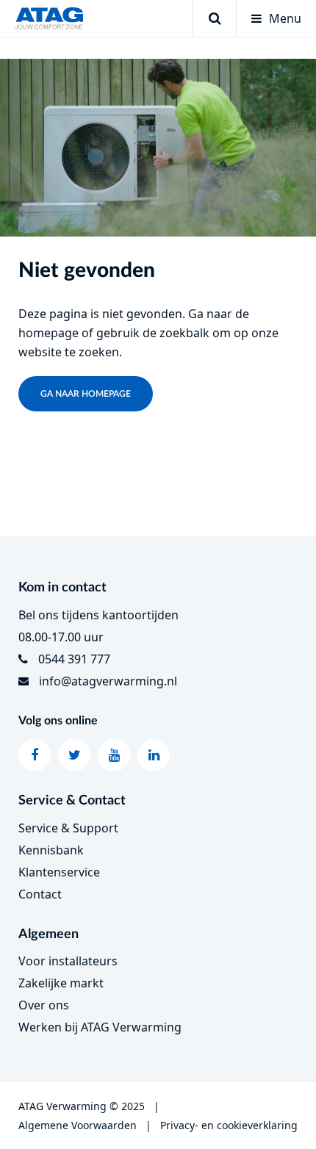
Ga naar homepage (85, 393)
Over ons (43, 1005)
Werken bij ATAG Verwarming (100, 1027)
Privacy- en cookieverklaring (229, 1125)
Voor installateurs (68, 961)
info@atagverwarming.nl (108, 681)
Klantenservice (59, 872)
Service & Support (68, 828)
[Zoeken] (214, 18)
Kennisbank (51, 850)
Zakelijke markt (61, 983)
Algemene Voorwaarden (77, 1125)
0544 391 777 (74, 659)
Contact (40, 894)
